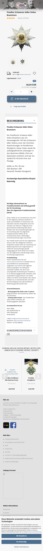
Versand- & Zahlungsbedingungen (16, 455)
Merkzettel (6, 509)
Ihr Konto (6, 513)
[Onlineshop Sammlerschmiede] (21, 5)
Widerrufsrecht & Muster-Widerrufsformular (19, 458)
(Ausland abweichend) (25, 74)
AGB (6, 445)
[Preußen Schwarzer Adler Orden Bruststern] (21, 37)
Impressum (8, 449)
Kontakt (7, 452)
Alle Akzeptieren (21, 536)
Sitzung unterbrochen (12, 439)
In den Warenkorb (21, 99)
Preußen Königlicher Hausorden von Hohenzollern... (31, 379)
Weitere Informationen (21, 547)
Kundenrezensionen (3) (19, 331)
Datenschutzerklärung (34, 532)
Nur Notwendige (21, 542)
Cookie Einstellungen (11, 462)
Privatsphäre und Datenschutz (14, 442)
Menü (3, 3)
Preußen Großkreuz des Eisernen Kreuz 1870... (11, 379)
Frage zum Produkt (20, 106)
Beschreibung (15, 120)
